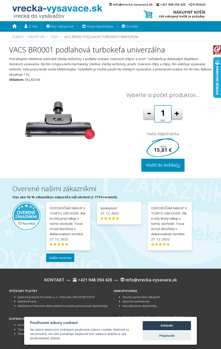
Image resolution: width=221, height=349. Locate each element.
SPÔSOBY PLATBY (23, 291)
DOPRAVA (16, 318)
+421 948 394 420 (174, 4)
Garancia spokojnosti (136, 301)
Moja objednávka (99, 26)
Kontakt (131, 26)
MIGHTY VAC (36, 37)
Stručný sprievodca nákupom (141, 297)
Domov (18, 37)
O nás (33, 26)
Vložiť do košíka (161, 165)
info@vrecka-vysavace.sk (134, 4)
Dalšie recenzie (60, 257)
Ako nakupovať (61, 26)
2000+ (54, 37)
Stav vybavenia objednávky (139, 306)
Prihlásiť (198, 4)
